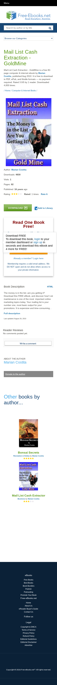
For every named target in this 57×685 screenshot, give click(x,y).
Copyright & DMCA (28, 627)
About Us (28, 606)
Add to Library (45, 208)
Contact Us (28, 612)
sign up (37, 242)
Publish (28, 589)
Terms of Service (28, 630)
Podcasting (28, 592)
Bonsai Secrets (28, 452)
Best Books (28, 583)
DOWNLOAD (15, 207)
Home (28, 603)
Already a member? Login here (28, 258)
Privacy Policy (28, 633)
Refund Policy (28, 636)
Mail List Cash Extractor (28, 495)
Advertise (28, 645)
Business (21, 499)
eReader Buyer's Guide (28, 609)
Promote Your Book (28, 595)
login (37, 239)
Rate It (44, 194)
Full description (12, 313)
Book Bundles (28, 586)
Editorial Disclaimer (29, 642)
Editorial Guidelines (28, 639)
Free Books (28, 580)
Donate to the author (15, 374)
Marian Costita (18, 169)
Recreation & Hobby (21, 456)
